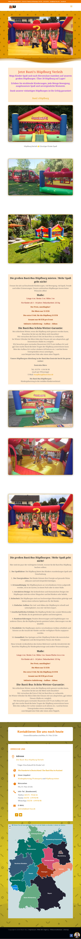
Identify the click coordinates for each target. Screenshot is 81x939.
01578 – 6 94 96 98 (44, 1)
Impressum (32, 929)
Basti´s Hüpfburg (40, 98)
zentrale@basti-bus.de (26, 809)
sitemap (66, 929)
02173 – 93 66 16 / (22, 1)
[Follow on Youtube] (20, 814)
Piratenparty (37, 778)
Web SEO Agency (43, 929)
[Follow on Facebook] (16, 814)
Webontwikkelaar (56, 929)
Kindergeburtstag (25, 778)
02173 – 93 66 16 (31, 795)
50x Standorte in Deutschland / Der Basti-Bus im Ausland (40, 770)
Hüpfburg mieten (52, 778)
